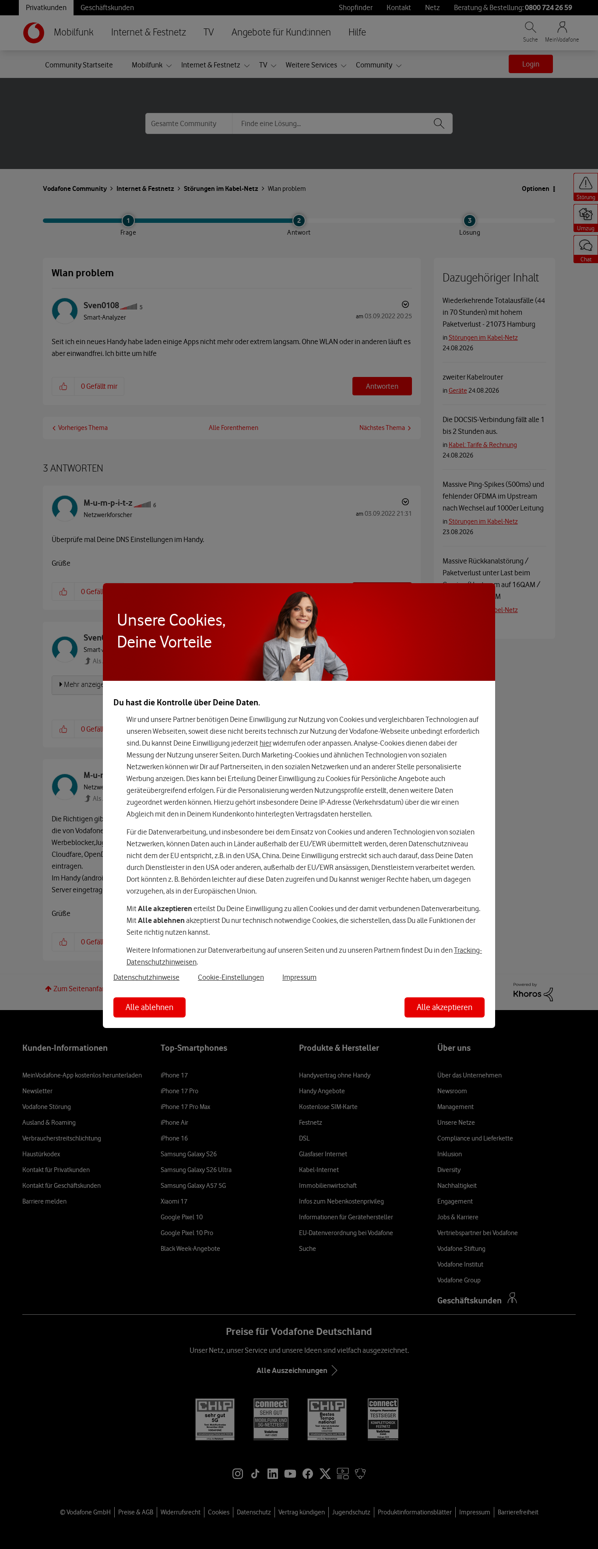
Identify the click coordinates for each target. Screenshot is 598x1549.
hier (265, 743)
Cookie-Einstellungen (231, 977)
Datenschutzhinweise (146, 977)
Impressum (299, 977)
